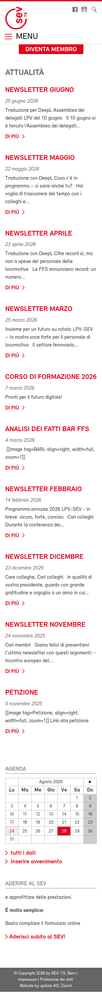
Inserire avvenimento (35, 862)
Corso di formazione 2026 (51, 377)
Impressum (27, 980)
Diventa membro (51, 49)
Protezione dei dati (56, 980)
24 (11, 831)
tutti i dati (22, 853)
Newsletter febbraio (43, 489)
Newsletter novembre (45, 625)
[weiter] (90, 782)
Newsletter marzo (38, 309)
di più (12, 136)
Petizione (21, 692)
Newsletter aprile (38, 233)
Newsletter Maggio (40, 158)
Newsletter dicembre (44, 557)
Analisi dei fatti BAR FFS (47, 429)
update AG (49, 986)
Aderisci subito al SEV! (37, 937)
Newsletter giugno (39, 90)
